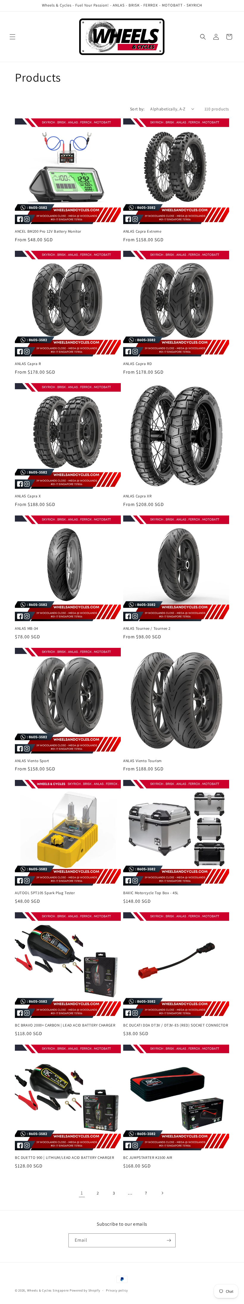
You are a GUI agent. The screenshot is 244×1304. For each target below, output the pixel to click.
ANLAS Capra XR (137, 496)
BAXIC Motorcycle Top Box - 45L (151, 893)
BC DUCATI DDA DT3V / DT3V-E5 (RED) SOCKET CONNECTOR (175, 1025)
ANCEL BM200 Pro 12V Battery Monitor (48, 231)
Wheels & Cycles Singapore (48, 1290)
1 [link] (82, 1193)
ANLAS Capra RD (137, 363)
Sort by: (137, 109)
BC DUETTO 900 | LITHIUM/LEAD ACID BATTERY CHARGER (64, 1157)
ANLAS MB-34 (26, 628)
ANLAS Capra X (28, 496)
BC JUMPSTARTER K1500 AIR (147, 1157)
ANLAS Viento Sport (32, 761)
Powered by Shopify (85, 1290)
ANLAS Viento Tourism (142, 761)
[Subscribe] (168, 1240)
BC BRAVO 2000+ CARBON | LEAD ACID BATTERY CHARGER (65, 1025)
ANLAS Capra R (28, 363)
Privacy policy (117, 1290)
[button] (12, 36)
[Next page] (162, 1193)
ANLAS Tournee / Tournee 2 (147, 628)
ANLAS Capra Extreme (142, 231)
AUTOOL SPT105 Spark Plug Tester (45, 893)
